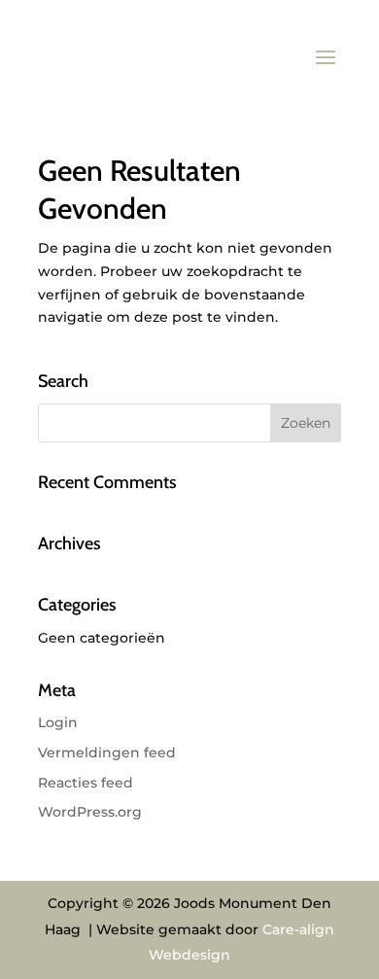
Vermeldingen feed (107, 752)
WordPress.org (90, 812)
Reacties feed (85, 782)
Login (58, 722)
